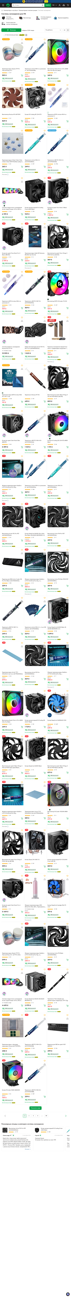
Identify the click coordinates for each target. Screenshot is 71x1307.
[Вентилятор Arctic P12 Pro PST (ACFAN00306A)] (12, 516)
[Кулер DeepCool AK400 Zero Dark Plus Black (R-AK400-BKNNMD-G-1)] (35, 516)
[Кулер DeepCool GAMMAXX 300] (58, 703)
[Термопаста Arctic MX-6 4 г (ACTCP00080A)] (35, 143)
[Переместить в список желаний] (22, 39)
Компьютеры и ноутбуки (11, 10)
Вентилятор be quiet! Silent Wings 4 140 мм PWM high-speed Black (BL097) (12, 767)
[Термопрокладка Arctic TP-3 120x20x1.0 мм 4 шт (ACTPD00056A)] (12, 655)
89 (46, 1115)
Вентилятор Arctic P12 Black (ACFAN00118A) (55, 954)
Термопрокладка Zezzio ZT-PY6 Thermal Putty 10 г (11, 69)
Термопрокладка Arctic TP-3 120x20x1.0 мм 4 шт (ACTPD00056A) (12, 673)
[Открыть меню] (3, 5)
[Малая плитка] (68, 30)
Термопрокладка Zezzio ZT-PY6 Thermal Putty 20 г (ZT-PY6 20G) (11, 954)
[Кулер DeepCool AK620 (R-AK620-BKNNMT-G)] (35, 982)
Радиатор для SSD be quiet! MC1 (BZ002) (57, 1045)
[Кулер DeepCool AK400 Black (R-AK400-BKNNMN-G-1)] (58, 610)
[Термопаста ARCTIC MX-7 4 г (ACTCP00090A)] (12, 610)
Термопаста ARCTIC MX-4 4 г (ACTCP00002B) (56, 161)
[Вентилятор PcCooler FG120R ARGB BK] (58, 794)
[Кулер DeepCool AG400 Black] (35, 749)
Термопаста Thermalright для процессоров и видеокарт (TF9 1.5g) (58, 999)
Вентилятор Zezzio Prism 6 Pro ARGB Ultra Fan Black (12, 721)
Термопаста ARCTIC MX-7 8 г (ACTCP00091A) (33, 302)
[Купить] (22, 75)
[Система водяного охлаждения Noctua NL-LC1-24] (12, 330)
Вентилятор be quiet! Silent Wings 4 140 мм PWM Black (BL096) (58, 766)
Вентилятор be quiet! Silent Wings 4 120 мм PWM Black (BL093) (58, 395)
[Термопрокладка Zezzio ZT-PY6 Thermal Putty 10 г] (12, 52)
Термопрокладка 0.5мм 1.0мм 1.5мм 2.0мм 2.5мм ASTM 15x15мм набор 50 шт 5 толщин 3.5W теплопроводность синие (12, 161)
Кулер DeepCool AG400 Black (33, 766)
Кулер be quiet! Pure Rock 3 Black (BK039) (57, 208)
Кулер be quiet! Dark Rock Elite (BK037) (11, 441)
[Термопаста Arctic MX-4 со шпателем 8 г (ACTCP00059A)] (35, 469)
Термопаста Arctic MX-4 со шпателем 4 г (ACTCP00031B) (35, 69)
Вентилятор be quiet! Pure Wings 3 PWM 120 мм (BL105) (57, 254)
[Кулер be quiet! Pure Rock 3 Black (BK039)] (58, 190)
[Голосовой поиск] (42, 5)
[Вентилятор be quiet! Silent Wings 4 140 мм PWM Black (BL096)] (58, 749)
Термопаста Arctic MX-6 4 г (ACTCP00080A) (32, 161)
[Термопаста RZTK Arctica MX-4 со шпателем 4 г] (58, 97)
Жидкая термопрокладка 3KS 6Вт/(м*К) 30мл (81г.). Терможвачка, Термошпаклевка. (35, 906)
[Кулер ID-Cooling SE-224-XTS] (35, 97)
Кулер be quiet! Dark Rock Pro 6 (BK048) (11, 906)
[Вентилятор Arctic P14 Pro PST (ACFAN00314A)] (58, 516)
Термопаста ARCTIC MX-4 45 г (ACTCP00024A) (33, 441)
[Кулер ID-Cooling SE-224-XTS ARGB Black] (58, 423)
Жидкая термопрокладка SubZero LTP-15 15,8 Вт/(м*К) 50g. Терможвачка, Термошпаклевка (57, 673)
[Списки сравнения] (63, 5)
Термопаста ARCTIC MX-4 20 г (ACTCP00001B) (33, 1045)
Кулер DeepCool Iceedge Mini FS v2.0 (57, 906)
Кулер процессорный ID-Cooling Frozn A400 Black (34, 208)
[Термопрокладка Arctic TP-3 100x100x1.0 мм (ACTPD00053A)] (35, 794)
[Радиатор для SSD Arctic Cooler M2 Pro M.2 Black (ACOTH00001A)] (12, 562)
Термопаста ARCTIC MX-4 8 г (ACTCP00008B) (33, 1091)
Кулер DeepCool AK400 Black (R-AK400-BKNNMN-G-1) (57, 628)
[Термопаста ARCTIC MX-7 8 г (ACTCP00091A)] (35, 284)
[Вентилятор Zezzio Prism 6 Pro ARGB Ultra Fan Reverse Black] (58, 52)
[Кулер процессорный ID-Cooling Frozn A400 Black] (35, 190)
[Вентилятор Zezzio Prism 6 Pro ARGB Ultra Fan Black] (12, 703)
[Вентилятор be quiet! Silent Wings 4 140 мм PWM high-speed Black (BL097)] (12, 749)
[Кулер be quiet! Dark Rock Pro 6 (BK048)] (12, 888)
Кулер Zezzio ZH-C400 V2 (32, 859)
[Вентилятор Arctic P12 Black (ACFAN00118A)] (58, 936)
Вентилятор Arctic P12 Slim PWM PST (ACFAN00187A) (58, 580)
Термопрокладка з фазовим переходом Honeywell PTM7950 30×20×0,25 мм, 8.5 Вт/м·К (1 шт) (11, 1045)
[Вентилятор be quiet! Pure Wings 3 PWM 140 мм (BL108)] (12, 843)
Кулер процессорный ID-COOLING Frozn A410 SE (57, 860)
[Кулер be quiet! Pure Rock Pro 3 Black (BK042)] (12, 236)
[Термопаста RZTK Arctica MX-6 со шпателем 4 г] (12, 284)
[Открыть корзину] (68, 5)
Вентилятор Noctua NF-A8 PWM (11, 114)
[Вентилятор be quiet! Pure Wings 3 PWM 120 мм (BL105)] (58, 236)
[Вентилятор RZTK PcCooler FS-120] (58, 284)
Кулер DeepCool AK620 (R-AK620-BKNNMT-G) (35, 999)
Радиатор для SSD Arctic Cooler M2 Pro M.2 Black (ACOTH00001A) (12, 580)
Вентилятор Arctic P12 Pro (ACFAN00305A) (32, 673)
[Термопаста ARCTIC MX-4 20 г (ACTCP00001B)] (35, 1027)
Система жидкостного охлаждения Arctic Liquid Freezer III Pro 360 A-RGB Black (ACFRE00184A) (12, 208)
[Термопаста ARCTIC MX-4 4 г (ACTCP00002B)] (58, 143)
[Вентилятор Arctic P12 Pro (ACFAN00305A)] (35, 655)
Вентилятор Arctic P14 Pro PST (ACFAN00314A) (56, 534)
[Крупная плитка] (64, 30)
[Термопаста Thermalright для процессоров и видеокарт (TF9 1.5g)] (58, 982)
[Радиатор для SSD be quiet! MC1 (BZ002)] (58, 1027)
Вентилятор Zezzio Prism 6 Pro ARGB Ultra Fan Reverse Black (58, 69)
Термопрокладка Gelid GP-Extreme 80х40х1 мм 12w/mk (34, 254)
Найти (48, 5)
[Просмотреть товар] (48, 112)
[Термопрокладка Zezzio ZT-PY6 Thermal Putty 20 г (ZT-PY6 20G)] (12, 936)
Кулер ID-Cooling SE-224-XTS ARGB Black (58, 441)
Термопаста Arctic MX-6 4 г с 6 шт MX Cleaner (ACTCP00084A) (35, 628)
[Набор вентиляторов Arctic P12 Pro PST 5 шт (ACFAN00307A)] (35, 330)
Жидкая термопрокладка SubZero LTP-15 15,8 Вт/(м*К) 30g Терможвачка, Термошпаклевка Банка (11, 486)
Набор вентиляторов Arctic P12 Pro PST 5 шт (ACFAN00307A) (35, 347)
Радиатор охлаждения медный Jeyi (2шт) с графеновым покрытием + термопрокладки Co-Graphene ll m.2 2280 (58, 347)
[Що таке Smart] (26, 35)
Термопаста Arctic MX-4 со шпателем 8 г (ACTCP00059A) (35, 486)
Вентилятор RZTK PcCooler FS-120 (57, 301)
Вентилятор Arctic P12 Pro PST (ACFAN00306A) (10, 534)
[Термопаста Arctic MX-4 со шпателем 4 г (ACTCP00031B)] (35, 52)
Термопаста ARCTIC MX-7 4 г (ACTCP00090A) (10, 628)
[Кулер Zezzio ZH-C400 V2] (35, 843)
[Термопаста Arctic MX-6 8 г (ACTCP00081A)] (58, 469)
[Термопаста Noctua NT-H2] (35, 378)
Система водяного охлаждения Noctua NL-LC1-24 (11, 347)
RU (53, 5)
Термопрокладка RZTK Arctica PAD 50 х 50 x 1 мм (12, 395)
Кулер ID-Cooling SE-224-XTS (33, 114)
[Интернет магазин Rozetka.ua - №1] (8, 5)
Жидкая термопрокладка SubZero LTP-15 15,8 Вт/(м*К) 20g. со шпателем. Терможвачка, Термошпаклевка (34, 580)
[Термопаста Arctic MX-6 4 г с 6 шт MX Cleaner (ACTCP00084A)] (35, 610)
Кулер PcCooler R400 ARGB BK (11, 1090)
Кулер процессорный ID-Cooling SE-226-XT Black (35, 721)
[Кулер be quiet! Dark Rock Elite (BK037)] (12, 423)
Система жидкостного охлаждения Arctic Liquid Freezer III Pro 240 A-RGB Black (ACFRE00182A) (12, 1000)
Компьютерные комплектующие (28, 10)
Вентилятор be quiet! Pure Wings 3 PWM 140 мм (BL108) (12, 860)
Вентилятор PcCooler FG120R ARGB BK (57, 812)
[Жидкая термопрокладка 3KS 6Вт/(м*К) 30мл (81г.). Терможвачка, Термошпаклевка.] (35, 888)
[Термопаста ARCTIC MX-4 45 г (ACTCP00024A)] (35, 423)
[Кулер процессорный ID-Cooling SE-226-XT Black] (35, 703)
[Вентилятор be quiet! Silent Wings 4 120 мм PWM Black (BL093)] (58, 378)
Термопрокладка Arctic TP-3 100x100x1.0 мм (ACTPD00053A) (34, 812)
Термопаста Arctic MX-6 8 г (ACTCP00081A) (55, 486)
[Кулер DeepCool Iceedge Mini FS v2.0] (58, 888)
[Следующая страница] (66, 1116)
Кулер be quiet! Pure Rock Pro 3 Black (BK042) (11, 254)
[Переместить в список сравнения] (22, 43)
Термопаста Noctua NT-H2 (32, 394)
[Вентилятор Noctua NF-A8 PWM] (12, 97)
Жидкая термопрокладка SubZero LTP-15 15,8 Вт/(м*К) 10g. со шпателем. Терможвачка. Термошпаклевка (34, 954)
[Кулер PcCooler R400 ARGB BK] (12, 1073)
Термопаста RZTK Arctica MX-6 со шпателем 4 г (11, 302)
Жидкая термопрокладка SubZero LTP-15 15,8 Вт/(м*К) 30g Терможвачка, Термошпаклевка (11, 812)
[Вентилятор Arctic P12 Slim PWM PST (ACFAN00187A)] (58, 562)
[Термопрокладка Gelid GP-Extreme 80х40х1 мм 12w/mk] (35, 236)
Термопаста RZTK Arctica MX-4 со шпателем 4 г (57, 115)
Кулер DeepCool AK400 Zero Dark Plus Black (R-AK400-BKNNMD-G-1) (35, 534)
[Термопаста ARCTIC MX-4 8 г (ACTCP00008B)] (35, 1073)
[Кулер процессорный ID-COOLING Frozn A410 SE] (58, 843)
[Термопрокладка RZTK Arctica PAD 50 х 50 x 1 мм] (12, 378)
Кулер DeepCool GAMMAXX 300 (57, 720)
